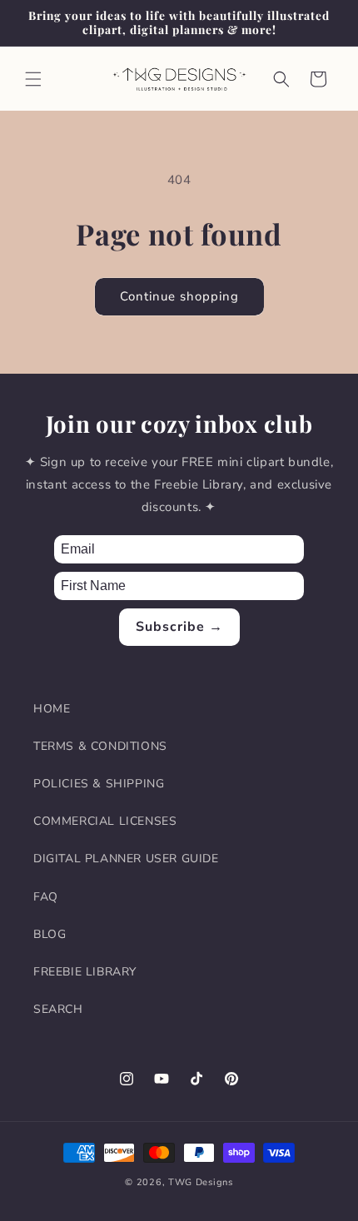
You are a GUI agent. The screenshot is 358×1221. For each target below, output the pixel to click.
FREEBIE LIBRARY (85, 972)
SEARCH (58, 1009)
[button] (33, 79)
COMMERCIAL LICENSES (105, 821)
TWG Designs (200, 1182)
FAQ (45, 897)
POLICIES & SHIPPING (98, 784)
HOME (51, 709)
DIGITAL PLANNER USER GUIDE (126, 858)
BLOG (49, 934)
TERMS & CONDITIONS (100, 746)
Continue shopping (179, 296)
